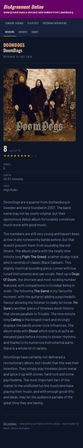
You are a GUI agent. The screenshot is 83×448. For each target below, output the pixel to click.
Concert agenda (14, 23)
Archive (23, 32)
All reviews (10, 423)
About (34, 32)
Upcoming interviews (55, 23)
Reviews (9, 32)
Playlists (33, 23)
